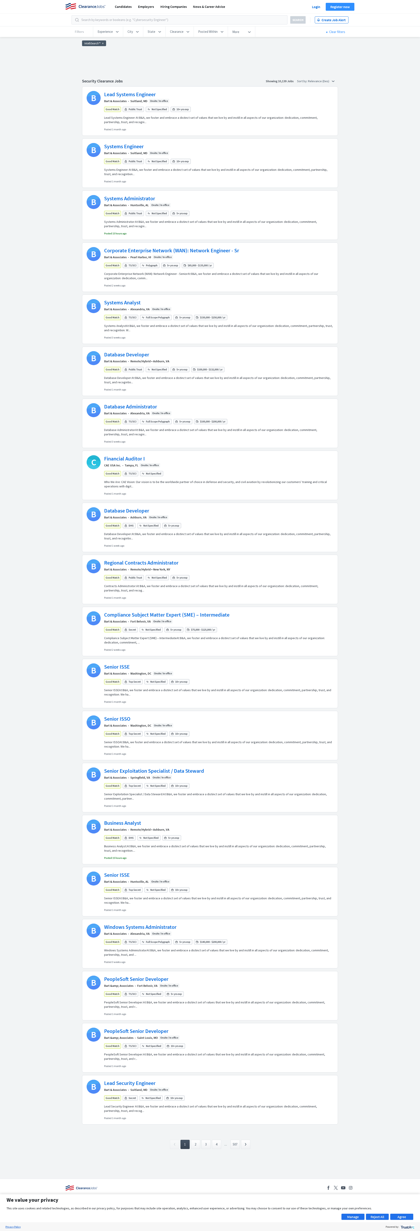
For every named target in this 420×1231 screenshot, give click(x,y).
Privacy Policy (13, 1226)
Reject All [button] (377, 1217)
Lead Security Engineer (130, 1083)
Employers (146, 6)
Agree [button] (401, 1217)
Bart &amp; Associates (118, 986)
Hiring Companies (173, 6)
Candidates (123, 6)
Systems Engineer (124, 146)
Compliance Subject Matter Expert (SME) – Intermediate (166, 614)
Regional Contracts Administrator (141, 562)
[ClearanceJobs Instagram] (350, 1187)
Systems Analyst (122, 302)
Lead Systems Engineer (130, 94)
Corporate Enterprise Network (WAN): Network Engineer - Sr (171, 250)
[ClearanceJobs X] (335, 1187)
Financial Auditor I (124, 458)
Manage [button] (353, 1217)
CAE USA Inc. (112, 465)
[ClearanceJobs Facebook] (328, 1187)
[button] (108, 31)
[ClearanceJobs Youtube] (343, 1187)
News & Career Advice (209, 6)
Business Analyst (122, 823)
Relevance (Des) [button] (319, 81)
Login (316, 7)
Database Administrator (130, 406)
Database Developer (126, 354)
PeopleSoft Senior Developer (136, 979)
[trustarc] (407, 1226)
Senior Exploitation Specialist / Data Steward (154, 770)
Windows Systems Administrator (140, 927)
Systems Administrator (129, 198)
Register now (340, 7)
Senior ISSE (117, 666)
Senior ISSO (117, 718)
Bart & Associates (115, 101)
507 (235, 1144)
